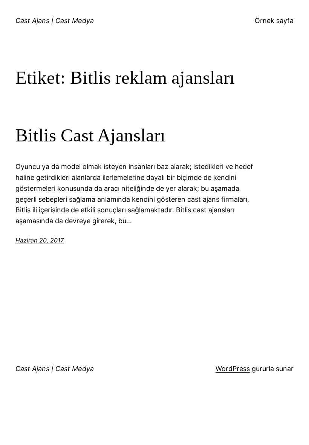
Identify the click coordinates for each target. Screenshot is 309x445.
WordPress (233, 369)
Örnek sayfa (274, 21)
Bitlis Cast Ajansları (90, 135)
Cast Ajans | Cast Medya (54, 21)
